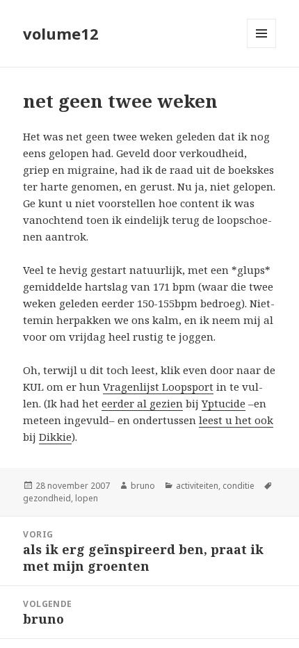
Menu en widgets (262, 47)
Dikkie (55, 437)
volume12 (61, 33)
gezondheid (47, 498)
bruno (143, 486)
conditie (238, 486)
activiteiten (197, 486)
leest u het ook (236, 420)
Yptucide (223, 403)
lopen (86, 498)
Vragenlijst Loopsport (158, 387)
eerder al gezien (142, 403)
